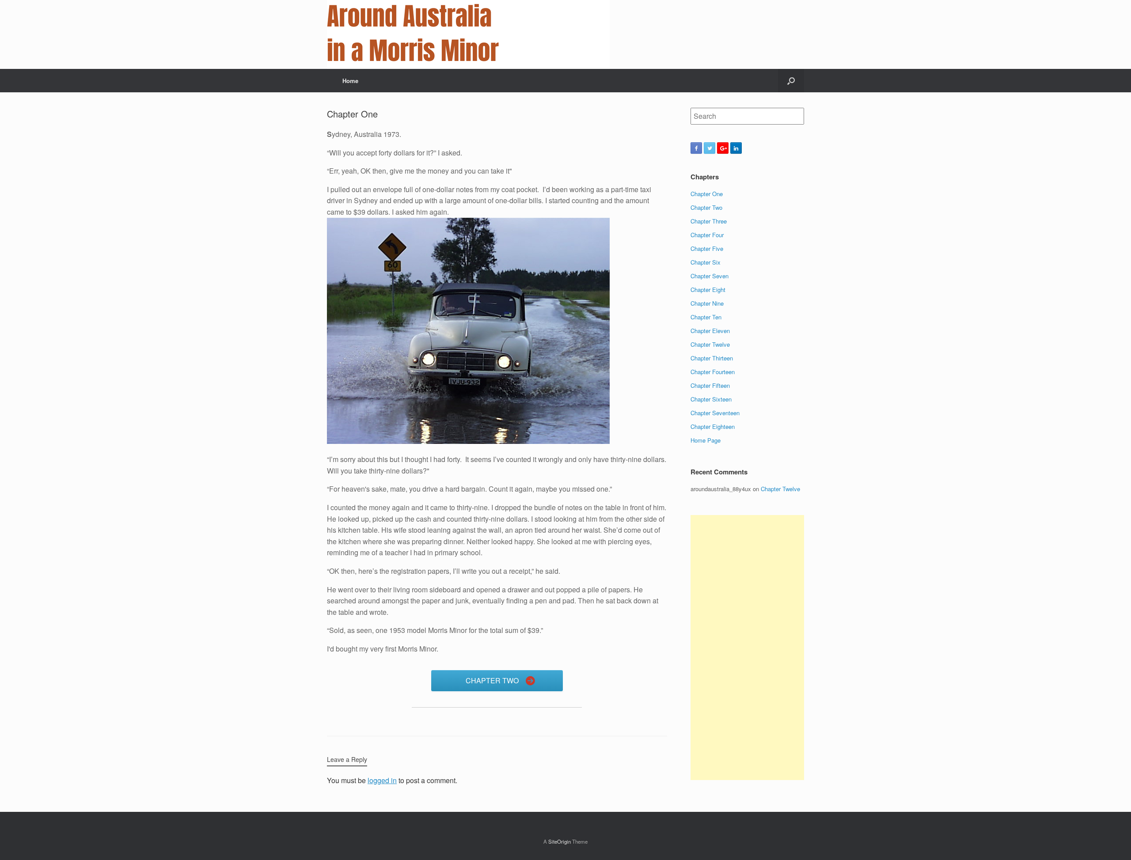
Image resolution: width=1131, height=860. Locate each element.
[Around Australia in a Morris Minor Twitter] (709, 148)
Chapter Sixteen (711, 399)
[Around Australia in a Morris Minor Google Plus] (723, 148)
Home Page (706, 440)
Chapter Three (709, 221)
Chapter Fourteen (713, 371)
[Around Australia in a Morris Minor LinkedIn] (736, 148)
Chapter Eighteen (713, 426)
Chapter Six (706, 262)
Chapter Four (707, 235)
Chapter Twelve (710, 344)
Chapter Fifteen (710, 385)
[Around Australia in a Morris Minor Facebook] (696, 148)
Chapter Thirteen (712, 358)
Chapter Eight (708, 289)
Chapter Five (707, 248)
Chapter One (707, 193)
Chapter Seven (710, 276)
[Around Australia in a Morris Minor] (468, 34)
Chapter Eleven (710, 330)
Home (350, 80)
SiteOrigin (559, 841)
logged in (382, 780)
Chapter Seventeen (715, 413)
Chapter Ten (706, 317)
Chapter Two (706, 207)
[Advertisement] (747, 647)
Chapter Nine (707, 303)
